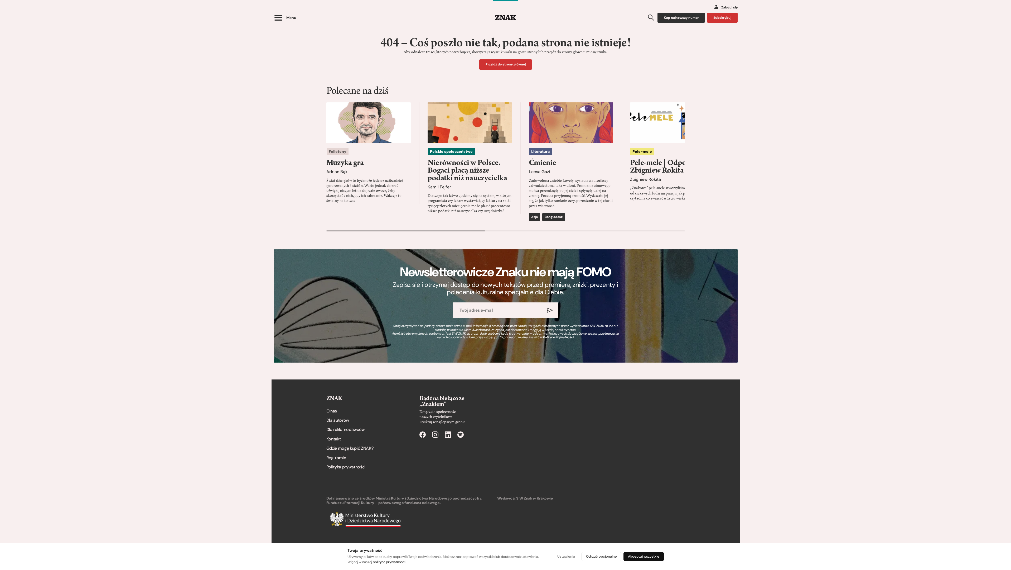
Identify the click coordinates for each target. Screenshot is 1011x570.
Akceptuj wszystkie (643, 556)
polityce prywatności (389, 562)
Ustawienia (566, 556)
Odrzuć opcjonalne (601, 556)
